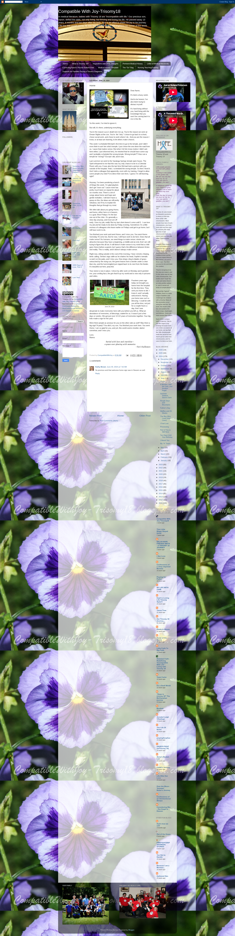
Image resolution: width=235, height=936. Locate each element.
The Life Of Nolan (161, 728)
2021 (161, 471)
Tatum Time (161, 610)
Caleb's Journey (163, 767)
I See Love (161, 556)
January (164, 460)
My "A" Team (165, 443)
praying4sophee (163, 738)
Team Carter (162, 677)
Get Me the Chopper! (76, 217)
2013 (161, 497)
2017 (161, 484)
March (163, 454)
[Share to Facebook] (138, 355)
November (165, 362)
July (162, 375)
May (162, 447)
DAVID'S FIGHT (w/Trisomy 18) (163, 747)
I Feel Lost (164, 423)
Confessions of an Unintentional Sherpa (164, 799)
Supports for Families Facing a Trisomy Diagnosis (82, 71)
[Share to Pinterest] (141, 355)
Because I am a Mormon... (163, 867)
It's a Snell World (164, 686)
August (164, 372)
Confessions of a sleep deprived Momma (163, 567)
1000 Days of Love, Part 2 (77, 266)
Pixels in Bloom (163, 629)
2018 (161, 481)
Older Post (145, 415)
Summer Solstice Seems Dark (166, 395)
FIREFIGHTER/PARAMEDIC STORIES (163, 845)
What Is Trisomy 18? (80, 64)
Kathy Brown (100, 367)
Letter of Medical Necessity (158, 64)
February (164, 457)
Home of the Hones (162, 639)
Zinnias (75, 191)
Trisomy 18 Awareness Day (76, 180)
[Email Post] (127, 355)
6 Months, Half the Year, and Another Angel (166, 387)
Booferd (160, 708)
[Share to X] (136, 355)
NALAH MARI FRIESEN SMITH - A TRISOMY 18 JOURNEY (163, 545)
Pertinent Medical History (133, 64)
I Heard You (164, 440)
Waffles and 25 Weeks (166, 412)
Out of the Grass (163, 834)
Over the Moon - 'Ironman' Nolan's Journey (163, 788)
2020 (161, 474)
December (165, 359)
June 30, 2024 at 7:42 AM (117, 367)
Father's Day (165, 408)
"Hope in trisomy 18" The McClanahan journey (163, 697)
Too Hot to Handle (161, 856)
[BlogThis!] (134, 355)
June (163, 378)
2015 (161, 490)
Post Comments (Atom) (109, 421)
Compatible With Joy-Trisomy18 (89, 11)
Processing (164, 427)
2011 (161, 503)
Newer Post (95, 415)
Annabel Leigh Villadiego (163, 718)
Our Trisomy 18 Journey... (163, 620)
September (165, 369)
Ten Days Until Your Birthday (166, 436)
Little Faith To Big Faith (162, 649)
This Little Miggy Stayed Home (162, 531)
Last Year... (76, 277)
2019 (161, 477)
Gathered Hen (162, 876)
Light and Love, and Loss (76, 255)
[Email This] (131, 355)
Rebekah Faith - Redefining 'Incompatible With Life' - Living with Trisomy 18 (163, 664)
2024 (161, 356)
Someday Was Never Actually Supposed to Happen (78, 169)
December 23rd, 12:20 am (76, 205)
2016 (161, 487)
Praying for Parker (161, 578)
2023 (161, 464)
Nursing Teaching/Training (148, 68)
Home (65, 64)
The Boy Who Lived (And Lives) (165, 418)
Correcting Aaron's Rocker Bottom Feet (78, 68)
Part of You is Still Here (165, 431)
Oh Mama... (77, 228)
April (163, 451)
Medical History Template (108, 68)
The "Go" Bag (128, 68)
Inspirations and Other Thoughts (105, 64)
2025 (161, 353)
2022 (161, 468)
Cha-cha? (76, 240)
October (164, 365)
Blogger (131, 930)
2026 (161, 350)
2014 (161, 493)
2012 (161, 500)
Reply (97, 373)
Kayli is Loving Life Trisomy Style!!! (163, 600)
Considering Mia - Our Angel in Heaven (163, 809)
